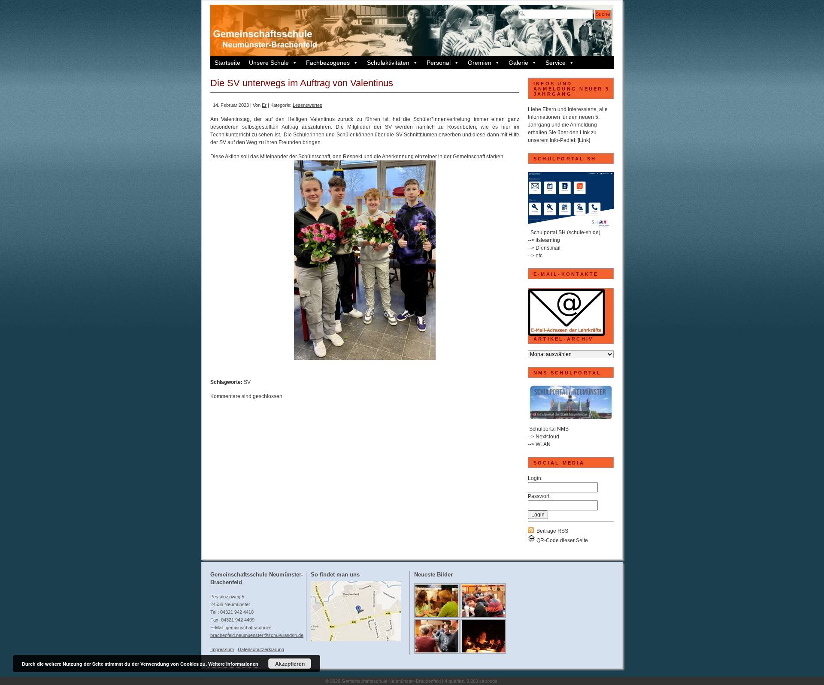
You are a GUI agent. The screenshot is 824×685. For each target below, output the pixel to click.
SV (247, 382)
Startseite (227, 62)
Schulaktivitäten (388, 62)
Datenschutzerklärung (261, 649)
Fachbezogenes (328, 62)
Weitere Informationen (233, 664)
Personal (439, 62)
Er (264, 105)
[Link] (584, 140)
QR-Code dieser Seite (561, 540)
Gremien (479, 62)
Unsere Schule (269, 62)
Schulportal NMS (549, 429)
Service (555, 62)
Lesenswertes (307, 105)
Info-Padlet (562, 140)
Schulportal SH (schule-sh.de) (565, 232)
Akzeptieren (290, 663)
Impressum (222, 649)
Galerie (518, 62)
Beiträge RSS (552, 531)
